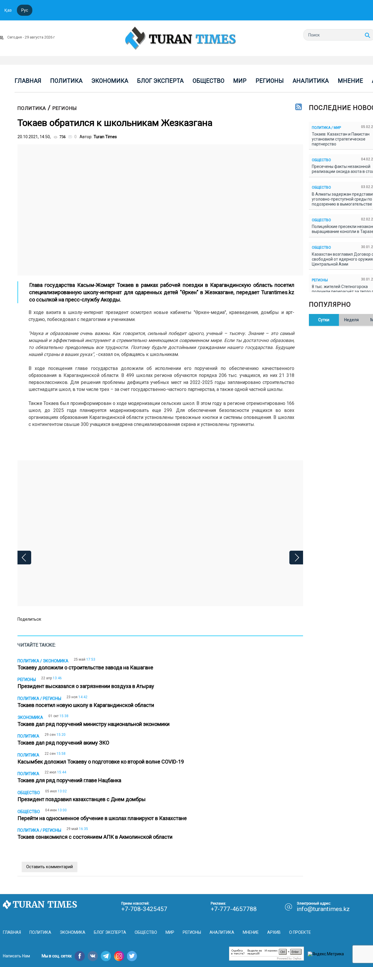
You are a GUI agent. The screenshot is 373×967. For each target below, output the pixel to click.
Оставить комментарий (49, 866)
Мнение (350, 80)
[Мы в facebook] (80, 956)
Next (296, 557)
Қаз (8, 10)
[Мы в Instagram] (119, 956)
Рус (24, 10)
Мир (240, 80)
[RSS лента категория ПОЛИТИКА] (298, 107)
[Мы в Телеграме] (106, 956)
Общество (208, 80)
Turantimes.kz (277, 292)
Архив (274, 932)
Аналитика (311, 80)
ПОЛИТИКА (31, 108)
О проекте (300, 932)
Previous (24, 557)
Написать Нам (16, 956)
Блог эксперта (160, 80)
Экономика (110, 80)
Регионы (270, 80)
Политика (66, 80)
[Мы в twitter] (132, 956)
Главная (28, 80)
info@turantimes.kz (323, 908)
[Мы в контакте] (93, 956)
